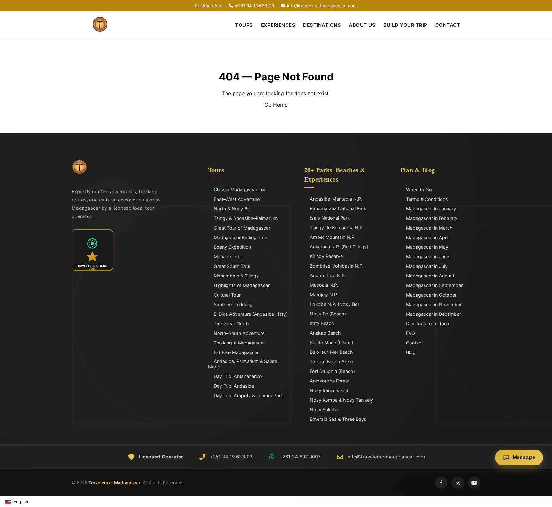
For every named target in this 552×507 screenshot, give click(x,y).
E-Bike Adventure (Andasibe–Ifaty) (251, 314)
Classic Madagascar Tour (241, 189)
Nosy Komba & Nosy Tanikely (341, 400)
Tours (244, 25)
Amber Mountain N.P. (333, 237)
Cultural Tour (227, 295)
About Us (362, 25)
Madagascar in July (427, 266)
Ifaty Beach (322, 323)
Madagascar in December (433, 314)
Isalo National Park (330, 218)
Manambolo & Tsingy (236, 275)
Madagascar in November (434, 304)
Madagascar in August (430, 275)
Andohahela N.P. (328, 275)
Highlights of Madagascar (242, 285)
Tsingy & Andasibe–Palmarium (246, 218)
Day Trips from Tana (427, 323)
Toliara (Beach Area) (331, 361)
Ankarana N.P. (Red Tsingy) (339, 246)
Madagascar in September (434, 285)
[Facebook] (441, 483)
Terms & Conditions (427, 199)
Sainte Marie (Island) (331, 342)
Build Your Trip (405, 25)
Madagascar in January (431, 208)
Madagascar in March (429, 228)
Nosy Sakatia (324, 409)
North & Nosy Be (232, 208)
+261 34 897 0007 (300, 457)
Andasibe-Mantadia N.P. (336, 198)
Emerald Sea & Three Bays (338, 419)
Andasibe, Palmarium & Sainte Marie (242, 364)
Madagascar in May (427, 247)
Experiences (278, 25)
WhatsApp (211, 5)
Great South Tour (232, 266)
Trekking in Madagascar (239, 342)
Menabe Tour (228, 256)
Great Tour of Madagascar (242, 228)
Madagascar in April (427, 237)
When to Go (419, 189)
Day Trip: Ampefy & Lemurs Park (248, 395)
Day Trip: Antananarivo (238, 376)
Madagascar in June (427, 256)
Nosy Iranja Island (329, 390)
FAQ (410, 333)
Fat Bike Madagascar (236, 352)
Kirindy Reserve (326, 256)
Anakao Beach (325, 333)
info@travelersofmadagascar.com (322, 5)
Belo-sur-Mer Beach (331, 352)
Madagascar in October (431, 295)
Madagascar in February (431, 218)
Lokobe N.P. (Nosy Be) (334, 304)
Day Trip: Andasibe (234, 386)
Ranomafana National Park (338, 208)
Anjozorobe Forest (329, 380)
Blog (411, 352)
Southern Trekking (233, 304)
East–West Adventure (237, 199)
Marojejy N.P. (324, 294)
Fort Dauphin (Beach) (332, 371)
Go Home (276, 105)
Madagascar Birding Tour (240, 237)
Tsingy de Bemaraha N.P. (337, 227)
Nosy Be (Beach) (328, 313)
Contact (447, 25)
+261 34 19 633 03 (254, 5)
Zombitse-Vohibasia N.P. (337, 266)
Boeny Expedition (232, 247)
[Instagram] (458, 483)
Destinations (322, 25)
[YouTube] (474, 483)
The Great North (231, 323)
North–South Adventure (239, 333)
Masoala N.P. (324, 285)
